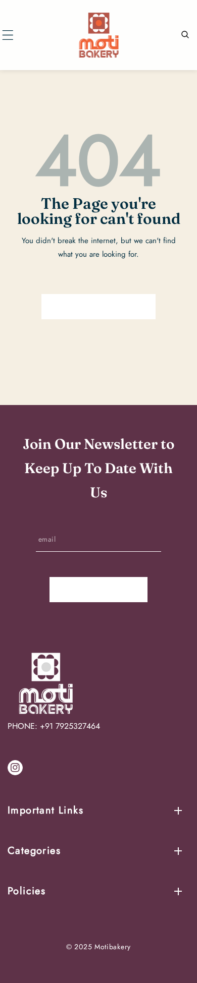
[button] (8, 35)
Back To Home (98, 307)
